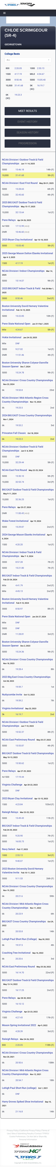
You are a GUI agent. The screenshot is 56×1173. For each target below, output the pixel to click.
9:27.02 (19, 349)
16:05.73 (19, 841)
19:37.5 (19, 945)
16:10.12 (19, 1004)
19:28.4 (19, 669)
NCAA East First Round (14, 470)
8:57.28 (19, 562)
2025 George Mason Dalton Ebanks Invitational (27, 253)
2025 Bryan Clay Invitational (17, 239)
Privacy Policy (12, 1130)
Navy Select (8, 849)
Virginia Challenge (12, 784)
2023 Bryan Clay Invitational (17, 798)
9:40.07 (19, 861)
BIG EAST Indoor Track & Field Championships (27, 575)
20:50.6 (19, 1062)
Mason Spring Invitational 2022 (19, 1025)
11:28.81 (19, 634)
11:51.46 (19, 355)
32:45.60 (19, 194)
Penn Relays (9, 220)
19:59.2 (19, 700)
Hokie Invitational (11, 337)
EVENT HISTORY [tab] (28, 121)
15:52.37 (19, 732)
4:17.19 (18, 74)
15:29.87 (19, 527)
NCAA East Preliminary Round (18, 739)
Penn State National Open (16, 323)
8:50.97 (19, 608)
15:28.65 (19, 189)
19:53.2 (19, 425)
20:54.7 (19, 1080)
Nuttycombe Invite (12, 694)
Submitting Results (25, 1133)
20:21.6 (19, 896)
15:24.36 (19, 651)
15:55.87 (19, 745)
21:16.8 (19, 1111)
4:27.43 (19, 1017)
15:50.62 (19, 763)
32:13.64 (19, 212)
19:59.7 (19, 687)
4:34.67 (40, 74)
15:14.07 (19, 280)
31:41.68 (19, 85)
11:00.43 (19, 513)
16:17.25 (19, 990)
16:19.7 (40, 85)
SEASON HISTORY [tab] (28, 132)
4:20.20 (19, 544)
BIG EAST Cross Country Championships (24, 921)
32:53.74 (19, 482)
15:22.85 (19, 316)
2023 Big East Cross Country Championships (26, 676)
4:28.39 (19, 1031)
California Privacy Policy (30, 1130)
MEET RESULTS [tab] (27, 111)
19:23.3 (18, 95)
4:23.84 (19, 804)
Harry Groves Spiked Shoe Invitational (22, 1101)
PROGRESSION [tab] (27, 143)
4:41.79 (19, 585)
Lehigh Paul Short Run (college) (19, 1087)
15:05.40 (41, 79)
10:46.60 (19, 232)
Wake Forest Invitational (15, 520)
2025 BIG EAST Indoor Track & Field (21, 288)
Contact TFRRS (41, 1133)
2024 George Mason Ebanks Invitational (23, 534)
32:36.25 (19, 499)
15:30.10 (19, 476)
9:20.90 (19, 835)
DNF (17, 343)
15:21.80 (19, 568)
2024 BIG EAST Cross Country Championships (27, 415)
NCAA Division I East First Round (20, 183)
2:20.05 (18, 68)
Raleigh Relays (10, 812)
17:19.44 (19, 777)
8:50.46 (18, 79)
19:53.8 (19, 390)
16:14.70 (19, 972)
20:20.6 (19, 958)
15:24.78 (19, 372)
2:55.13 (40, 68)
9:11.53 (19, 878)
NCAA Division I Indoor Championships (23, 270)
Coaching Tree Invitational (16, 952)
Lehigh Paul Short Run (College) (19, 939)
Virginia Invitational (13, 708)
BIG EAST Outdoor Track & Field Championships (28, 489)
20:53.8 (19, 931)
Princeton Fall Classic (14, 433)
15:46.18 (19, 169)
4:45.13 (19, 591)
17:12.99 (19, 226)
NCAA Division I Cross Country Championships (27, 380)
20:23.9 (19, 913)
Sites (14, 1133)
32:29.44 (19, 462)
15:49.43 (19, 818)
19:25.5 (19, 407)
